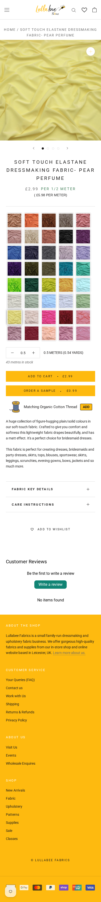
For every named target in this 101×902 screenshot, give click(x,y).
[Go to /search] (74, 10)
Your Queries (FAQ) (20, 680)
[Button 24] (33, 353)
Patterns (12, 814)
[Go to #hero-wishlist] (84, 10)
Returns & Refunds (20, 712)
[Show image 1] (43, 148)
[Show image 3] (53, 148)
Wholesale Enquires (20, 763)
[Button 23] (12, 353)
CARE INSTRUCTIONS (33, 504)
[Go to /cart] (94, 9)
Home (10, 30)
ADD (86, 407)
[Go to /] (50, 10)
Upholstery (14, 806)
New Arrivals (15, 790)
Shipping (12, 704)
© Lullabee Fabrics (50, 860)
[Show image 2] (48, 148)
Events (11, 755)
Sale (9, 831)
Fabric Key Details (32, 489)
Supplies (12, 823)
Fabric (10, 798)
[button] (14, 220)
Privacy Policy (16, 720)
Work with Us (16, 696)
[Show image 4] (58, 148)
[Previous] (33, 148)
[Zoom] (90, 51)
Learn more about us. (69, 653)
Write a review (50, 584)
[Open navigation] (6, 10)
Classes (12, 839)
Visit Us (11, 747)
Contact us (14, 688)
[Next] (67, 148)
